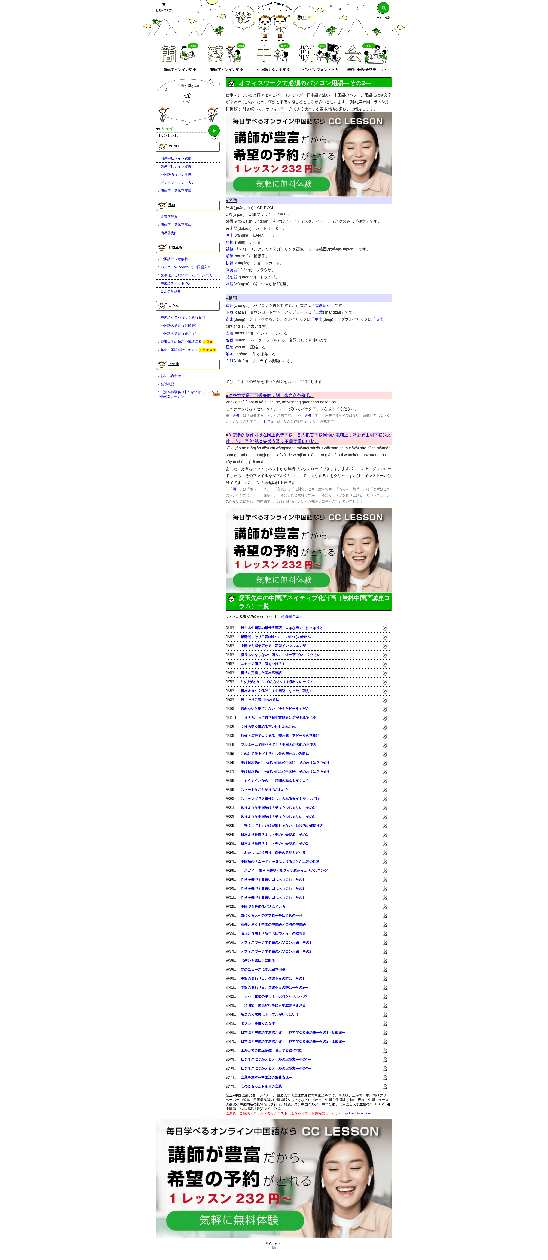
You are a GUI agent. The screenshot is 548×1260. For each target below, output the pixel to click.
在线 (230, 361)
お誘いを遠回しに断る (258, 960)
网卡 (230, 235)
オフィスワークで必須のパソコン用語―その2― (278, 951)
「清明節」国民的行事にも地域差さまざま (273, 1005)
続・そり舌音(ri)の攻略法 (260, 699)
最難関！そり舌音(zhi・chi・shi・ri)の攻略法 (276, 637)
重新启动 (323, 305)
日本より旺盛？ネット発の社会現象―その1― (276, 834)
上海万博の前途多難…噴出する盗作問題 (271, 1050)
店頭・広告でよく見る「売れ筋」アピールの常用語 (280, 735)
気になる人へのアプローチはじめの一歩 (271, 915)
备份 (230, 340)
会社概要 (167, 384)
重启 (230, 305)
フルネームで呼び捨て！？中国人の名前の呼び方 (278, 744)
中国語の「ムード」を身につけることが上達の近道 (280, 861)
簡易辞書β (168, 233)
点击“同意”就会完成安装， (259, 441)
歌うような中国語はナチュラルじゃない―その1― (279, 807)
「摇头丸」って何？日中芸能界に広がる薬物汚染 (278, 717)
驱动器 (231, 277)
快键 (230, 263)
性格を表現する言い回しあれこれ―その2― (274, 888)
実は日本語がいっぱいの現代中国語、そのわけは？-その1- (286, 762)
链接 (230, 249)
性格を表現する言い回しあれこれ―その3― (274, 897)
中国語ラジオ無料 (174, 259)
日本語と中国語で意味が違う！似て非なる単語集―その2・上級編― (293, 1041)
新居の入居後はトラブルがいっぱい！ (270, 1014)
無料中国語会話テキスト (367, 70)
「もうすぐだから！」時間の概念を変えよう (275, 780)
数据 (230, 242)
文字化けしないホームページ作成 (186, 275)
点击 (230, 319)
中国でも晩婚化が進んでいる (263, 906)
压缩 (230, 347)
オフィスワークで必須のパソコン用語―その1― (278, 942)
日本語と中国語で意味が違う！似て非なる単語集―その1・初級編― (293, 1032)
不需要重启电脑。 (301, 441)
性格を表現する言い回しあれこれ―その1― (274, 879)
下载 (230, 312)
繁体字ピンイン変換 (226, 70)
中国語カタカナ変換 (273, 70)
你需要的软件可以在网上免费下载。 (262, 435)
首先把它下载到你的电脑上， (325, 435)
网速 (230, 284)
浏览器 (231, 270)
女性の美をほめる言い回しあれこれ (268, 726)
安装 (230, 333)
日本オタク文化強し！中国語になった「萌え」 (277, 691)
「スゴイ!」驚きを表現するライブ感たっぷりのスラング (284, 870)
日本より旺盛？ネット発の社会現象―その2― (276, 843)
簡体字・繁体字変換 (176, 191)
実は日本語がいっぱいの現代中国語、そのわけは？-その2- (286, 771)
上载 (319, 312)
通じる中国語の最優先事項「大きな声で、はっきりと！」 (285, 628)
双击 (379, 319)
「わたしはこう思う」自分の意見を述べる (273, 852)
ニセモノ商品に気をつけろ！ (263, 664)
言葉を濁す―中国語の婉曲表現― (266, 1077)
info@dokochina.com (355, 1113)
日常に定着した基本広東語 (261, 673)
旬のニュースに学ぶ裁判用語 (263, 969)
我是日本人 (293, 617)
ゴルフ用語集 (171, 291)
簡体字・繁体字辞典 (176, 225)
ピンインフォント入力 (320, 70)
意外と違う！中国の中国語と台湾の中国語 (273, 924)
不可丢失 (304, 415)
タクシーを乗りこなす (258, 1023)
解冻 (230, 354)
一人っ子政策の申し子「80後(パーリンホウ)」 (276, 996)
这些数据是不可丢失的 (249, 395)
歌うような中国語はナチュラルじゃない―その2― (279, 816)
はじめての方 (164, 10)
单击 (318, 319)
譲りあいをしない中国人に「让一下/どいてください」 (282, 655)
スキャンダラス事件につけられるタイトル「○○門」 (280, 798)
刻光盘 (269, 421)
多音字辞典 (169, 217)
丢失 (236, 415)
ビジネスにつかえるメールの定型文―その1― (276, 1059)
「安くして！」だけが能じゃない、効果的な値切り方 (282, 825)
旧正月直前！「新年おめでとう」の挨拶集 (273, 933)
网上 (236, 489)
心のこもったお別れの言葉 (261, 1086)
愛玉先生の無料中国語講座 (181, 342)
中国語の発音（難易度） (179, 333)
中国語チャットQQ (175, 283)
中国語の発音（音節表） (179, 325)
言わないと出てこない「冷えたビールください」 (278, 708)
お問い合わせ (171, 376)
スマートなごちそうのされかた (265, 789)
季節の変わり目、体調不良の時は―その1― (274, 978)
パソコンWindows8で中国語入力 (186, 267)
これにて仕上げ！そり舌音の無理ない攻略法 (275, 753)
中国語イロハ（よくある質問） (184, 317)
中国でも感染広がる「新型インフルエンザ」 (275, 646)
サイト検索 (383, 17)
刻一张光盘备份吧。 (294, 395)
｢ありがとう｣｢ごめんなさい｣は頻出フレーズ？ (277, 682)
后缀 (230, 256)
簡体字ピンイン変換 (179, 70)
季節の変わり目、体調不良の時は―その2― (274, 987)
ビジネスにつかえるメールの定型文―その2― (276, 1068)
